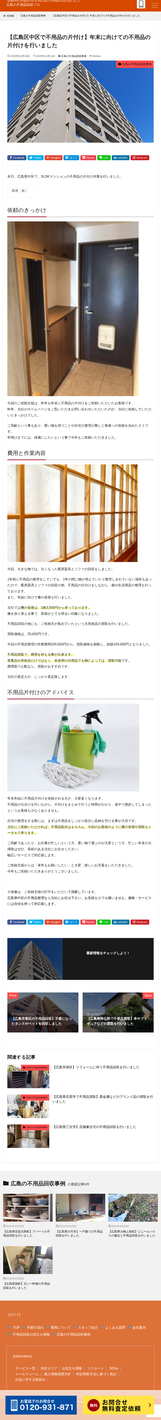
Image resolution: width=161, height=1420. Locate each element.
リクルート (95, 1368)
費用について (61, 1327)
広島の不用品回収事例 (33, 15)
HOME (10, 15)
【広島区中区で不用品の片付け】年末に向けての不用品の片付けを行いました (96, 15)
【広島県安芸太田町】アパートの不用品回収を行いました (26, 1233)
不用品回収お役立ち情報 (31, 1334)
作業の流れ (35, 1327)
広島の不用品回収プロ (23, 4)
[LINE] (104, 157)
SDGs (113, 1368)
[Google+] (53, 157)
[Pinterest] (140, 157)
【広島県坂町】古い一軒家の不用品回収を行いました (26, 1285)
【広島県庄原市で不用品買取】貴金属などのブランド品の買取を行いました (102, 1099)
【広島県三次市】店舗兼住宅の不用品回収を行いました (94, 1127)
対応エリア (49, 1368)
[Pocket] (88, 157)
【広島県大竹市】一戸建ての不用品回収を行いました (79, 1233)
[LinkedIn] (121, 157)
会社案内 (139, 1327)
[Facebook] (16, 157)
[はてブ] (71, 157)
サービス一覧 (25, 1368)
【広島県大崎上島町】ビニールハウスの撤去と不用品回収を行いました (131, 1233)
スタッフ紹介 (88, 1327)
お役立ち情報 (72, 1368)
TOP (16, 1327)
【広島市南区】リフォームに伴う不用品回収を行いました (96, 1067)
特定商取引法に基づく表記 (96, 1374)
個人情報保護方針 (57, 1374)
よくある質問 (115, 1327)
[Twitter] (35, 157)
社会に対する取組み (30, 1379)
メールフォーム (27, 1374)
